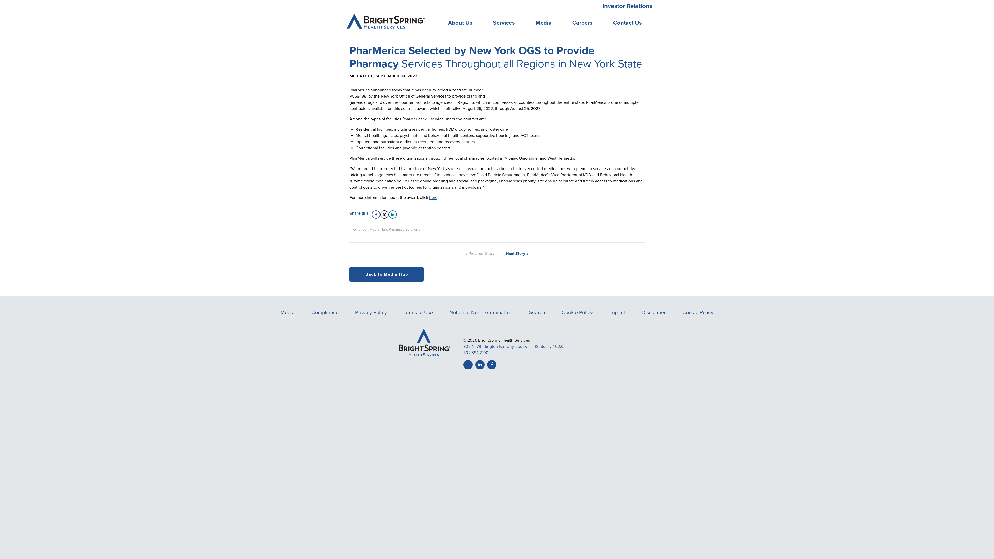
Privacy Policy (371, 313)
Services (504, 22)
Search (537, 313)
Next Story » (517, 253)
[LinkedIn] (480, 364)
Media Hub (378, 229)
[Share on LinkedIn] (393, 214)
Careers (582, 22)
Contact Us (627, 22)
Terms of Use (418, 313)
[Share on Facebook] (376, 214)
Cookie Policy (577, 313)
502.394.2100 (475, 352)
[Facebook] (491, 364)
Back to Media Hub (386, 274)
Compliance (325, 313)
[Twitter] (468, 364)
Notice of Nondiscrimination (481, 313)
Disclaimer (654, 313)
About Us (460, 22)
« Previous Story (480, 253)
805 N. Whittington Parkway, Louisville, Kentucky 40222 (514, 346)
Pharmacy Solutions (404, 229)
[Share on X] (384, 214)
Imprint (617, 313)
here (433, 197)
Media (544, 22)
